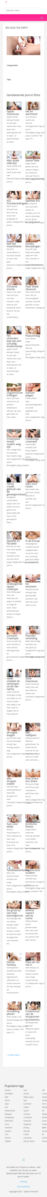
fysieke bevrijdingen (32, 245)
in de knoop (32, 541)
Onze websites (23, 1186)
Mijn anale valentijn (13, 162)
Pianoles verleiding (31, 637)
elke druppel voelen (11, 781)
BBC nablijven (30, 734)
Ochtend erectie (12, 288)
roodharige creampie (32, 440)
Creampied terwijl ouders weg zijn (14, 443)
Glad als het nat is (32, 963)
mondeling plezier (13, 1012)
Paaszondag (32, 335)
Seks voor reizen (31, 485)
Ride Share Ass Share (31, 780)
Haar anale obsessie (32, 288)
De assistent (30, 585)
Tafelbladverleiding (18, 870)
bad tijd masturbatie (14, 245)
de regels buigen (12, 734)
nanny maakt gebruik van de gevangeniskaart (17, 489)
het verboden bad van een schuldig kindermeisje (14, 341)
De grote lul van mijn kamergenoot (15, 912)
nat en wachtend (31, 113)
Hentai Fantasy (11, 963)
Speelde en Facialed (13, 542)
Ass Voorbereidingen (17, 202)
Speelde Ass (32, 200)
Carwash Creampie (12, 637)
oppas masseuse (13, 113)
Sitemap (23, 1181)
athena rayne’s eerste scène (29, 914)
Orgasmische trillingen (15, 394)
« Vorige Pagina (13, 1055)
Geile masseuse (31, 680)
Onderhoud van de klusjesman (32, 1013)
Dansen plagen (30, 394)
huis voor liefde (12, 825)
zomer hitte (32, 160)
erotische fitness (31, 825)
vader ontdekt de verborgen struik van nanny (13, 684)
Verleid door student (32, 871)
